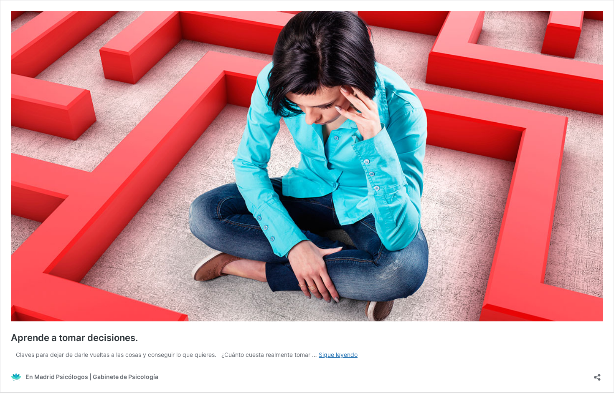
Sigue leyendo (338, 354)
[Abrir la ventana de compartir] (597, 374)
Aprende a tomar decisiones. (74, 337)
